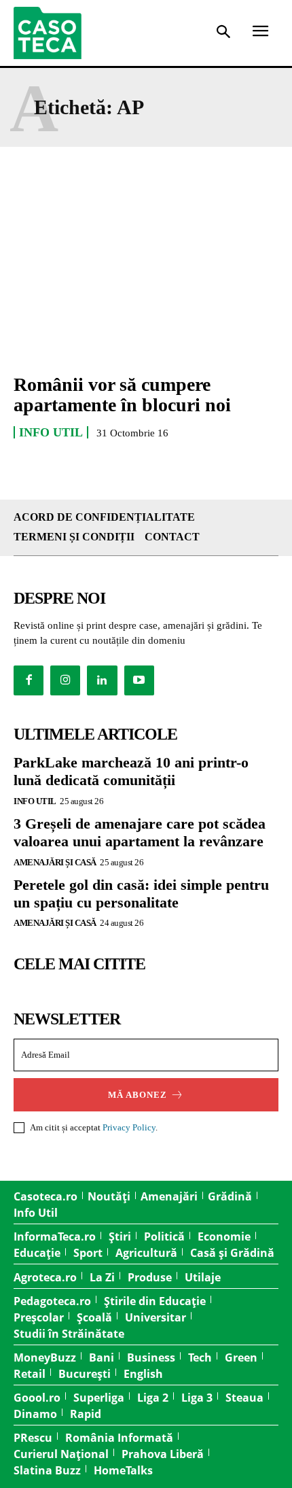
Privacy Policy (129, 1127)
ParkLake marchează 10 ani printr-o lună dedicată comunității (131, 771)
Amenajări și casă (55, 862)
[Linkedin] (102, 680)
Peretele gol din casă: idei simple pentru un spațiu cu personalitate (141, 893)
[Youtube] (139, 680)
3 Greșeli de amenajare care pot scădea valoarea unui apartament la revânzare (140, 832)
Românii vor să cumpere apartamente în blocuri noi (122, 395)
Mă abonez (137, 1095)
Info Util (51, 432)
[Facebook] (28, 680)
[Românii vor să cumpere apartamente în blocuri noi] (146, 281)
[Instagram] (65, 680)
